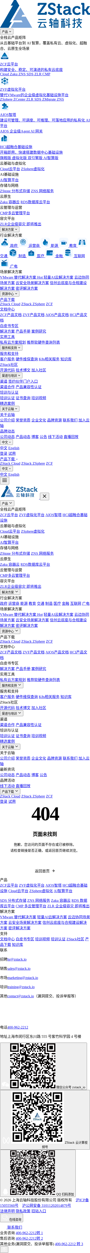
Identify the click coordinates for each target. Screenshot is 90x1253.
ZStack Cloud (10, 304)
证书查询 (23, 398)
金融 (65, 603)
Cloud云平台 (10, 169)
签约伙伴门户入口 (23, 381)
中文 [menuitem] (3, 448)
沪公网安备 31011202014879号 (46, 1206)
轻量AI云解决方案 (58, 277)
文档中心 (7, 309)
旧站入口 (38, 1211)
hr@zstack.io (17, 959)
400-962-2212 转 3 (69, 1244)
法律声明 (7, 1211)
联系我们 (70, 420)
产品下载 (7, 300)
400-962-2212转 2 (29, 1238)
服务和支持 (10, 348)
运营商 (13, 603)
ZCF (49, 304)
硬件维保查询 (27, 359)
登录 (3, 453)
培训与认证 (9, 392)
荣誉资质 (23, 420)
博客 (35, 437)
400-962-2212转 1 (29, 1233)
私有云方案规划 (13, 342)
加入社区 (38, 370)
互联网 (75, 603)
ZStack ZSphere (33, 304)
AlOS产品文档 (57, 315)
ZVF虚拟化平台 (32, 515)
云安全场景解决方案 (32, 283)
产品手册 (23, 331)
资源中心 (8, 294)
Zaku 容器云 (10, 202)
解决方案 (8, 229)
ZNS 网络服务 (42, 191)
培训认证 (7, 398)
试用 (12, 453)
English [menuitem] (13, 448)
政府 (3, 603)
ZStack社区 (9, 365)
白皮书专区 (9, 326)
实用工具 (7, 337)
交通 (40, 603)
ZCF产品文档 (11, 315)
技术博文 (23, 370)
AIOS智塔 (53, 515)
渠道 (3, 381)
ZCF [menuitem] (49, 463)
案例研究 (38, 331)
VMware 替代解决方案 (21, 277)
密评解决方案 (27, 288)
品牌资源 (54, 420)
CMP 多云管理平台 (31, 906)
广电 (86, 603)
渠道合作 (7, 387)
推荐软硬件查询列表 (43, 342)
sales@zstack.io (18, 968)
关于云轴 (8, 409)
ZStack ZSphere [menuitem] (33, 463)
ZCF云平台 (9, 515)
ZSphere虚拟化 (33, 169)
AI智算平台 (9, 180)
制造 (49, 603)
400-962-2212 (17, 1027)
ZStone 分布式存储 (15, 191)
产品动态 (23, 437)
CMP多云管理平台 (15, 213)
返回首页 (42, 871)
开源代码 (7, 370)
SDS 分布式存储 (13, 900)
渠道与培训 (10, 375)
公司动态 (7, 437)
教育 (32, 603)
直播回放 (71, 437)
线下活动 (55, 437)
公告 (43, 437)
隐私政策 (23, 1211)
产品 (5, 32)
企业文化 (38, 420)
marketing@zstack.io (22, 978)
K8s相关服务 (49, 359)
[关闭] (44, 496)
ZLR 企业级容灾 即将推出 (68, 906)
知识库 (66, 359)
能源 (24, 603)
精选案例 (7, 403)
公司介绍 (7, 420)
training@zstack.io (21, 987)
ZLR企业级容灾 (20, 224)
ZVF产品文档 (34, 315)
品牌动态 (7, 431)
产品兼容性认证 (29, 387)
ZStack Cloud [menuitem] (10, 463)
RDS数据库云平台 (35, 202)
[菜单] (4, 480)
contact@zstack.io (20, 996)
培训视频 (38, 398)
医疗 (57, 603)
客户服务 (7, 359)
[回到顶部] (4, 1249)
